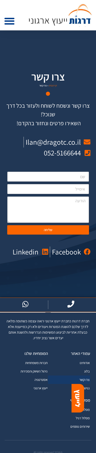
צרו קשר (84, 379)
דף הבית (53, 85)
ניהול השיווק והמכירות (34, 371)
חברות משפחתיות (36, 363)
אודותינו (85, 363)
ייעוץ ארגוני (41, 388)
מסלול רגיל (83, 418)
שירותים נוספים (80, 426)
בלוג (87, 371)
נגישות (85, 388)
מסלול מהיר (82, 409)
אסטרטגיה (41, 379)
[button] (9, 21)
